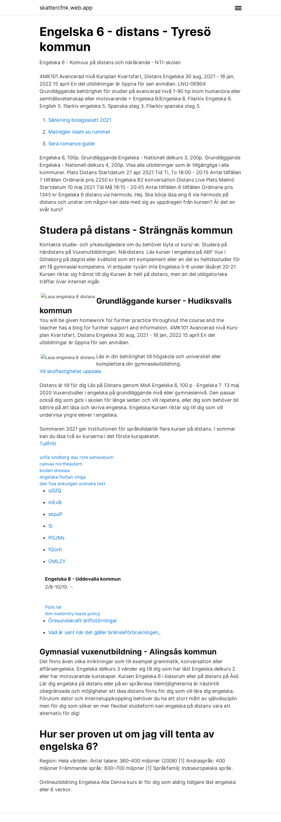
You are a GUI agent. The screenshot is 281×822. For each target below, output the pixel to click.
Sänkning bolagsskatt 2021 (79, 120)
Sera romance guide (71, 143)
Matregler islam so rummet (79, 132)
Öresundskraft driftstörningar (82, 620)
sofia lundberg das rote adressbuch (76, 457)
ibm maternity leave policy (72, 613)
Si (50, 526)
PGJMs (56, 538)
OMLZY (57, 561)
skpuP (55, 514)
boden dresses (55, 470)
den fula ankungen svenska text (72, 483)
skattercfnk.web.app (66, 7)
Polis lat (53, 607)
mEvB (55, 502)
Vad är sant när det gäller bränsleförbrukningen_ (104, 632)
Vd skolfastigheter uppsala (70, 371)
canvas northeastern (61, 464)
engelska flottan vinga (63, 477)
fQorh (55, 549)
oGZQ (54, 490)
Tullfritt (48, 444)
